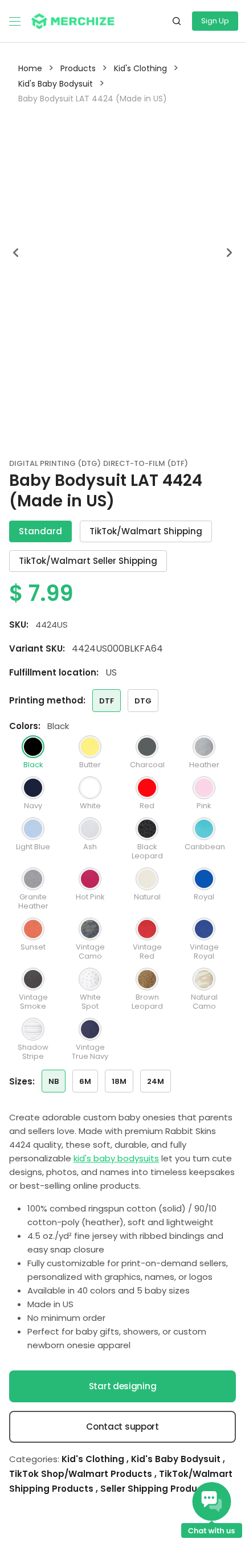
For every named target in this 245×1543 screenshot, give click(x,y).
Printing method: (47, 700)
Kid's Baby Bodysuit (177, 1459)
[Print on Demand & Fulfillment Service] (73, 20)
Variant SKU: (37, 648)
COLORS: (24, 726)
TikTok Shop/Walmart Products (81, 1474)
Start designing (123, 1386)
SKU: (18, 625)
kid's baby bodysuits (116, 1158)
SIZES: (22, 1081)
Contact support (122, 1427)
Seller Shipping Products (156, 1489)
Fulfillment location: (54, 672)
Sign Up (215, 20)
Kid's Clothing (94, 1459)
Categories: (34, 1459)
